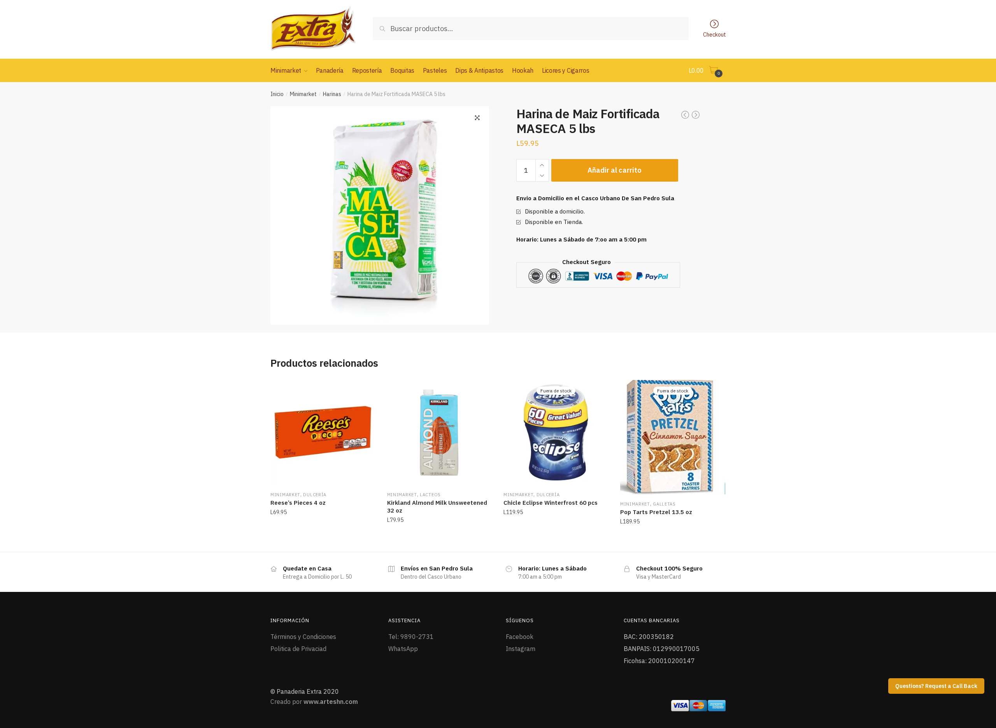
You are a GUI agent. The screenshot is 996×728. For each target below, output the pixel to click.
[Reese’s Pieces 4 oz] (322, 432)
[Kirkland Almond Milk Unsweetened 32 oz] (439, 432)
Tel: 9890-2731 (411, 636)
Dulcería (314, 494)
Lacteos (430, 494)
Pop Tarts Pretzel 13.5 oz (656, 512)
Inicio (277, 94)
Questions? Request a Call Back (936, 686)
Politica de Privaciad (298, 649)
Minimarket (303, 94)
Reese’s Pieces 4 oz (298, 502)
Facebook (519, 636)
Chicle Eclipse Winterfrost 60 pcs (550, 502)
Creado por (314, 701)
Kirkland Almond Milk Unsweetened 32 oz (437, 506)
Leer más (556, 538)
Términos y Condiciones (303, 636)
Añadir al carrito (614, 170)
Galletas (664, 504)
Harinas (332, 94)
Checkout (714, 34)
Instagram (520, 649)
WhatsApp (403, 649)
